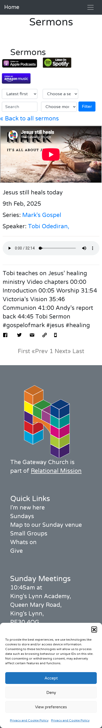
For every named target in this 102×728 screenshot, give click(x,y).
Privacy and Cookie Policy (29, 720)
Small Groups (28, 533)
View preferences (51, 707)
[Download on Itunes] (19, 63)
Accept (51, 678)
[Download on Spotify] (60, 62)
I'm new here (27, 507)
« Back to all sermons (29, 118)
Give (16, 551)
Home (11, 7)
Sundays (22, 516)
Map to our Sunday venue (46, 525)
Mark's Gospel (41, 215)
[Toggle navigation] (90, 7)
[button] (94, 629)
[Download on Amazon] (19, 78)
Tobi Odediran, (48, 226)
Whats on (23, 542)
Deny (51, 692)
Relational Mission (56, 470)
